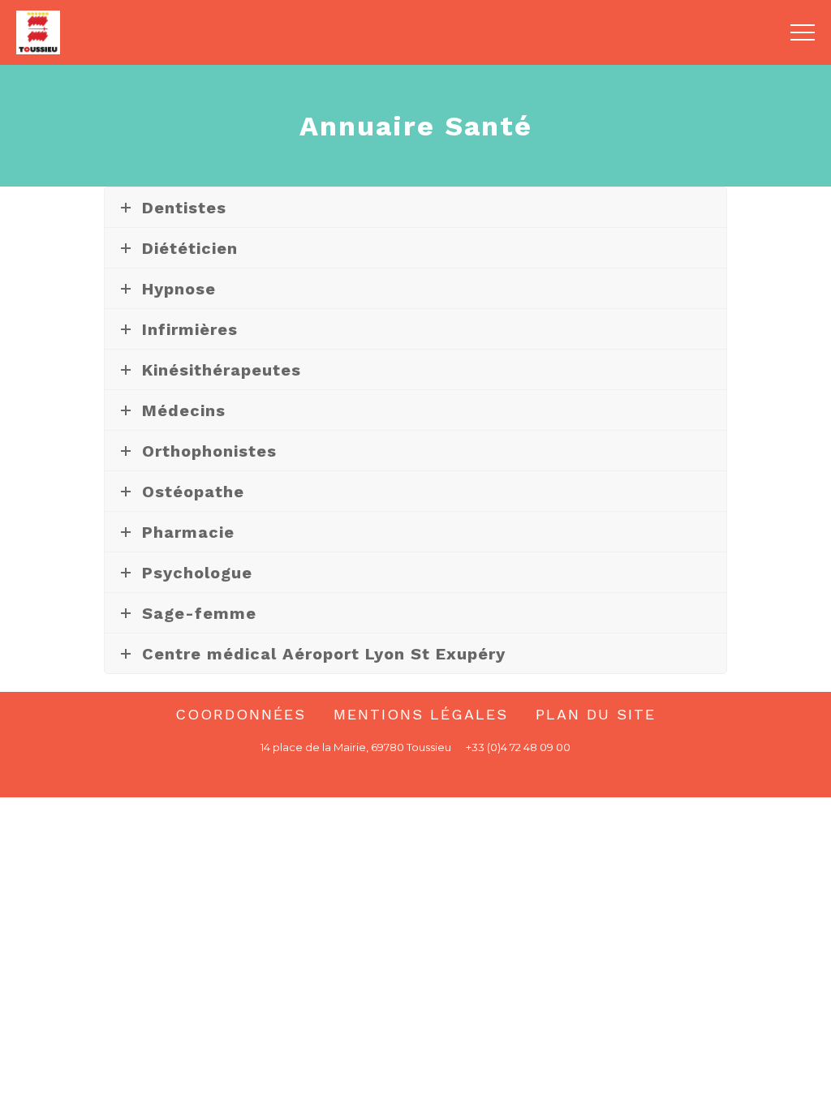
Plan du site (596, 714)
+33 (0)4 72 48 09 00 (518, 747)
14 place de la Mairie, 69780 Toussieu (355, 747)
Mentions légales (421, 714)
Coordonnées (240, 714)
